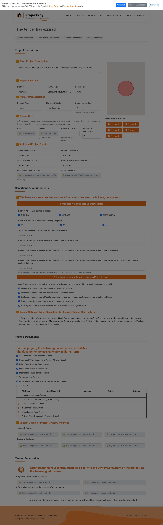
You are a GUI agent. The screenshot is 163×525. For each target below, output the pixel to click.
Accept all (121, 5)
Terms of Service (70, 6)
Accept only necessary (137, 5)
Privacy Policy (53, 6)
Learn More (154, 5)
